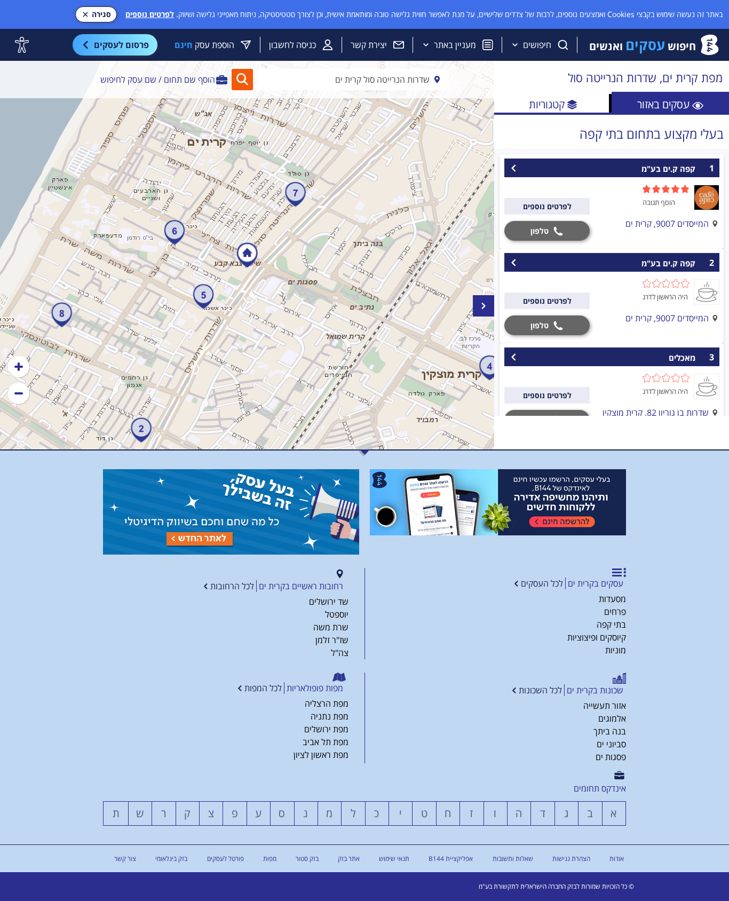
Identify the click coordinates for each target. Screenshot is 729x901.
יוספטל (336, 614)
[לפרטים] (498, 502)
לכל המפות (263, 688)
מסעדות (612, 599)
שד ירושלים (328, 601)
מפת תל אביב (325, 742)
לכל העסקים (542, 583)
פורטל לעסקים (225, 858)
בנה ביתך (609, 731)
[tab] (670, 103)
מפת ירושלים (326, 729)
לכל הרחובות (232, 586)
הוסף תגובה (659, 202)
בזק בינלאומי (171, 858)
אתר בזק (349, 858)
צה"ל (339, 653)
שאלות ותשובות (513, 858)
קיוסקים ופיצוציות (596, 637)
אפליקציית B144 (451, 858)
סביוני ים (611, 744)
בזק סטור (307, 858)
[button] (18, 366)
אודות (616, 858)
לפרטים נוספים (149, 14)
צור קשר (125, 858)
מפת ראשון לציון (321, 755)
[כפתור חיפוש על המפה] (242, 79)
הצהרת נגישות (571, 858)
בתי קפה (611, 624)
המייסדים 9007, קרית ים (667, 223)
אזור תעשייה (604, 706)
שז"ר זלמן (331, 640)
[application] (247, 255)
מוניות (615, 650)
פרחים (615, 612)
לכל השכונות (540, 690)
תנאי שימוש (394, 858)
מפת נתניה (329, 716)
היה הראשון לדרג (665, 297)
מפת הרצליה (326, 703)
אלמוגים (612, 718)
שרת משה (330, 627)
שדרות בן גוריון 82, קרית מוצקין (656, 412)
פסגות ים (611, 757)
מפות (269, 858)
